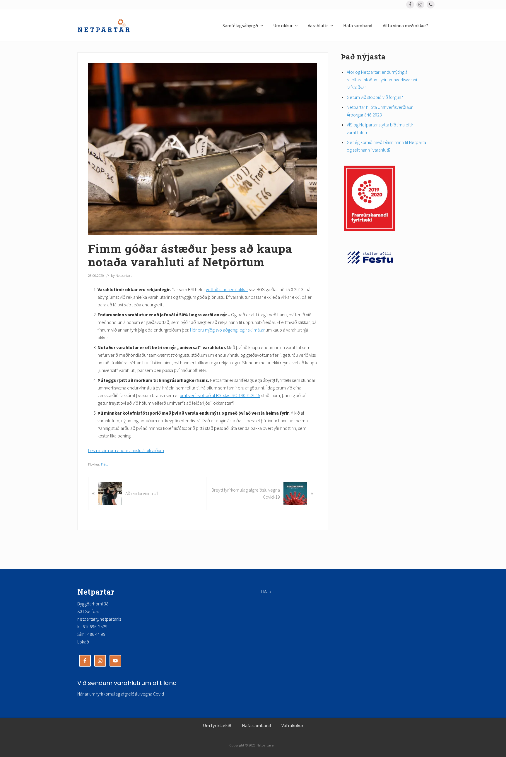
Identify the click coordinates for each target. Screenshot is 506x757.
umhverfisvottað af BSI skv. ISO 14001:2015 (220, 395)
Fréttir (105, 464)
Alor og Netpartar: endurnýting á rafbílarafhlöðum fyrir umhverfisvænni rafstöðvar (382, 79)
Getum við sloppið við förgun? (375, 97)
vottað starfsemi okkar (227, 289)
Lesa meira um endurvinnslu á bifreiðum (126, 450)
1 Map (265, 591)
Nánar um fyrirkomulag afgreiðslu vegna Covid (120, 694)
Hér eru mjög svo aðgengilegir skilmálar (227, 330)
